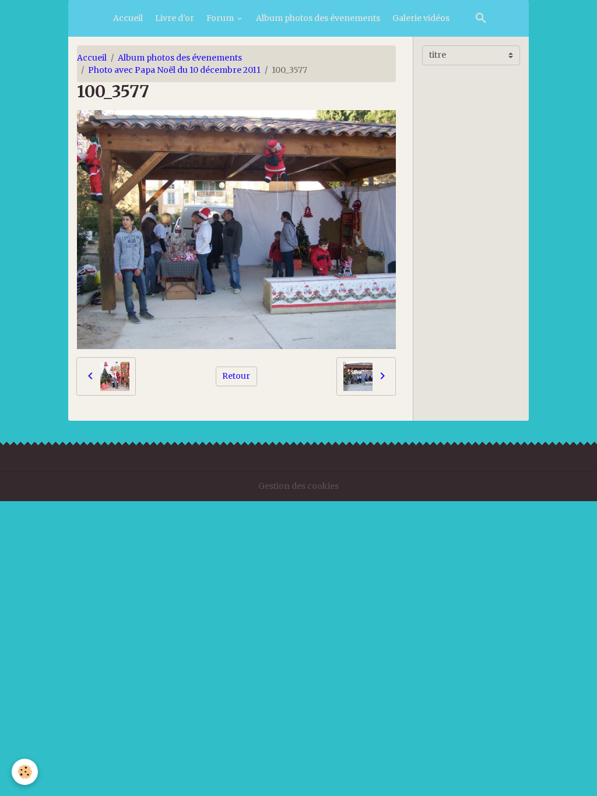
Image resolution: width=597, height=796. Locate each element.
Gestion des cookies (298, 486)
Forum (221, 18)
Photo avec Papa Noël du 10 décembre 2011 (174, 70)
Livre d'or (174, 18)
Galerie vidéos (420, 18)
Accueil (128, 18)
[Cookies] (25, 772)
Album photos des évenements (318, 18)
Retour (236, 376)
